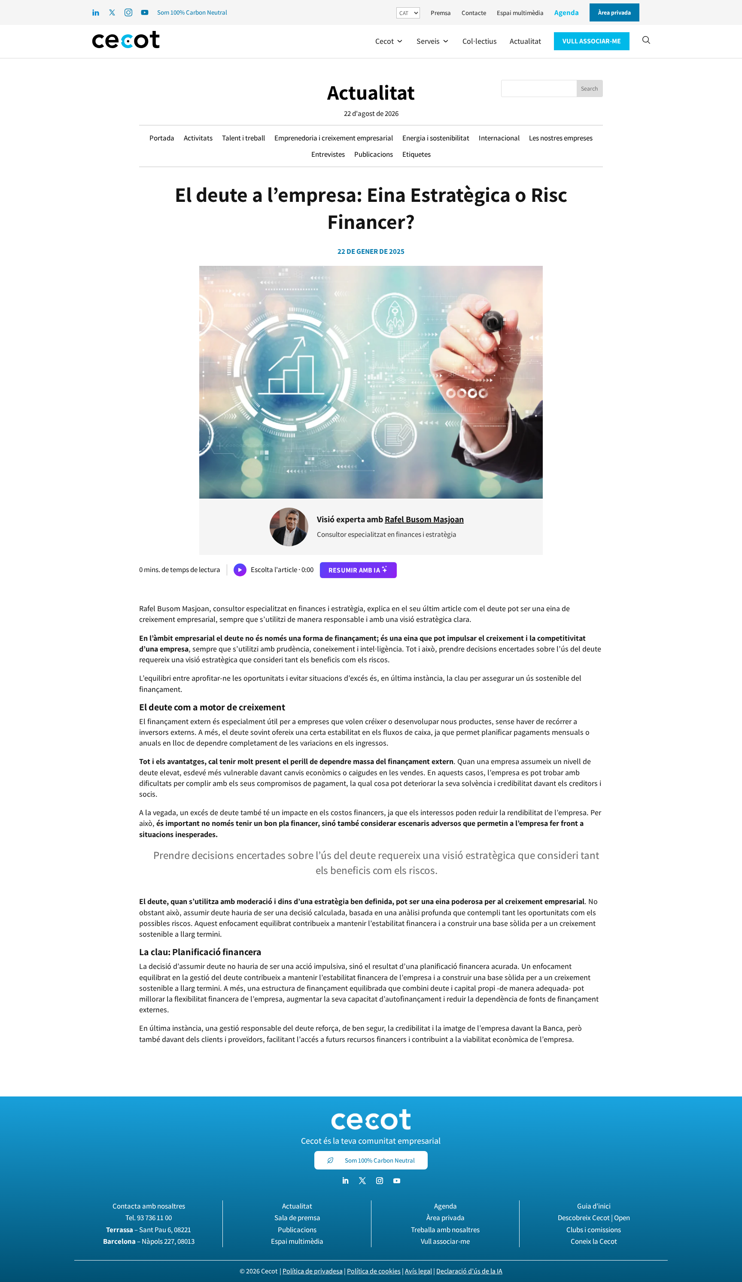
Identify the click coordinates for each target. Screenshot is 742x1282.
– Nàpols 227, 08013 (149, 1241)
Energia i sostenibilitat (435, 138)
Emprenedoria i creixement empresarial (333, 138)
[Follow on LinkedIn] (345, 1181)
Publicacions (373, 154)
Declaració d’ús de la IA (469, 1271)
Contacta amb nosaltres (149, 1206)
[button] (389, 41)
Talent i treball (243, 138)
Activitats (198, 138)
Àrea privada (445, 1217)
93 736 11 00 (154, 1217)
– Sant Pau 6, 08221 (148, 1229)
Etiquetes (416, 154)
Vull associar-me (445, 1241)
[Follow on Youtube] (397, 1181)
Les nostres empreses (561, 138)
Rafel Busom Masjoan (424, 519)
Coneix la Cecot (594, 1241)
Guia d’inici (594, 1206)
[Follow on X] (362, 1181)
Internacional (499, 138)
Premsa (441, 13)
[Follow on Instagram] (379, 1181)
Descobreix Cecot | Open (594, 1217)
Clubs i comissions (593, 1229)
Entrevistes (328, 154)
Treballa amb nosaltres (445, 1229)
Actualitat (371, 92)
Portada (161, 138)
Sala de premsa (297, 1217)
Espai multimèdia (520, 13)
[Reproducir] (240, 569)
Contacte (474, 13)
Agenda (566, 12)
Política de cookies (374, 1271)
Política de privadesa (313, 1271)
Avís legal (418, 1271)
